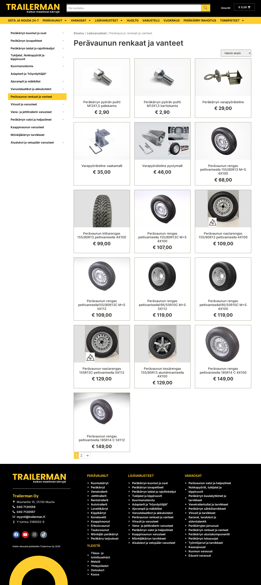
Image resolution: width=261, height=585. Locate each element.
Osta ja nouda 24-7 (23, 20)
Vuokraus (172, 20)
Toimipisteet (230, 20)
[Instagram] (34, 534)
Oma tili (225, 7)
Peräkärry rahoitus (200, 20)
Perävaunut (52, 20)
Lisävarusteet (106, 20)
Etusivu (79, 33)
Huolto (132, 20)
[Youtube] (25, 534)
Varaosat (78, 20)
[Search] (205, 8)
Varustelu (151, 20)
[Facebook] (16, 534)
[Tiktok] (43, 534)
